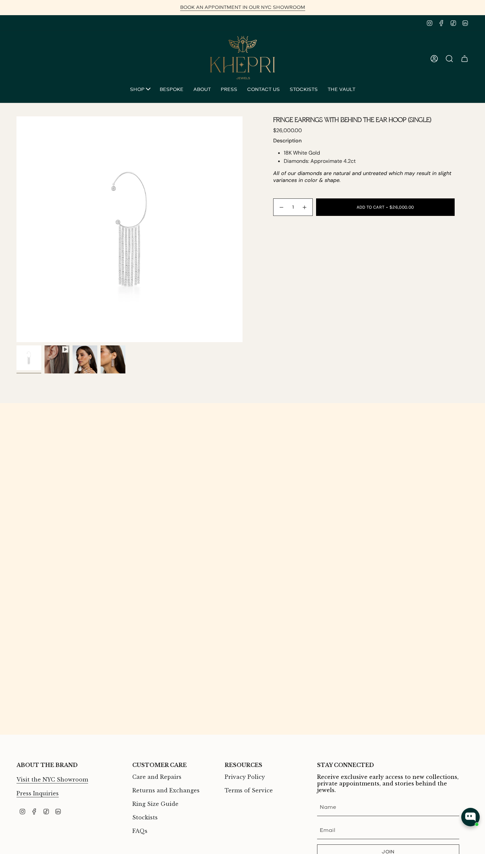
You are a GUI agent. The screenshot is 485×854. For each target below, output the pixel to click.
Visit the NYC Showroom (52, 779)
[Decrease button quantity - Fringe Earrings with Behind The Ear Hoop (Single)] (281, 207)
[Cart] (464, 58)
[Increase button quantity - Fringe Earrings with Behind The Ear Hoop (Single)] (305, 207)
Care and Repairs (156, 777)
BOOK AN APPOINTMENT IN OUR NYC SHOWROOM (242, 7)
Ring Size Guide (155, 804)
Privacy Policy (245, 777)
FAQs (139, 831)
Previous (16, 229)
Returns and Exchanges (166, 790)
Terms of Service (249, 790)
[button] (140, 90)
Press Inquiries (37, 793)
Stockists (145, 817)
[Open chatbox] (470, 817)
